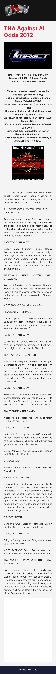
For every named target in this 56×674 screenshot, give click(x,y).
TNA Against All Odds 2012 (25, 31)
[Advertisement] (28, 630)
